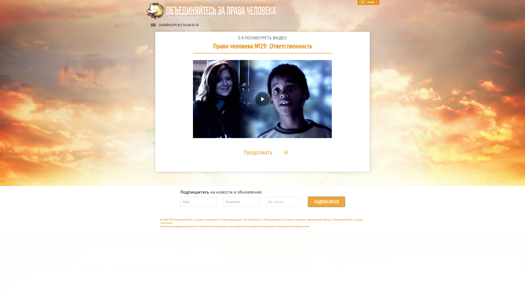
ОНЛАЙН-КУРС (168, 25)
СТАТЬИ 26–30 (190, 25)
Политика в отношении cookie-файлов (222, 226)
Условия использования (261, 226)
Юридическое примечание (293, 226)
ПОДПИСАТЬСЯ (326, 201)
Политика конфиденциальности (179, 226)
